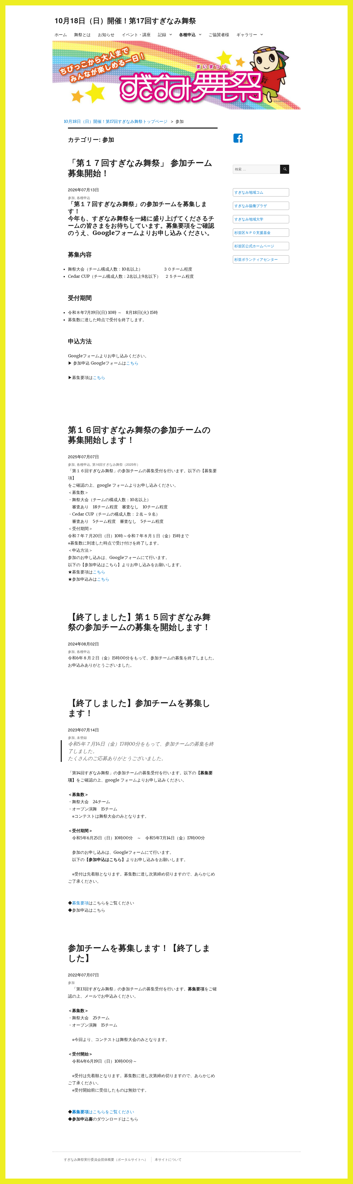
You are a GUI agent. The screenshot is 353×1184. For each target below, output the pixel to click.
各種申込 (187, 34)
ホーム (61, 34)
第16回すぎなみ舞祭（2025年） (116, 464)
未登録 (82, 737)
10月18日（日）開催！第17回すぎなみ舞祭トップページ (115, 121)
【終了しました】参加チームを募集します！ (139, 708)
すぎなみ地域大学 (248, 219)
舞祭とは (82, 34)
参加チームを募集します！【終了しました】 (139, 953)
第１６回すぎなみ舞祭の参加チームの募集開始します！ (139, 434)
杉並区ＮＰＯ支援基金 (252, 232)
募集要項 (80, 902)
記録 (162, 34)
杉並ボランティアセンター (256, 259)
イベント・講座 (136, 34)
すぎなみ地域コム (248, 192)
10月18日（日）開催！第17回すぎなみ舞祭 (125, 20)
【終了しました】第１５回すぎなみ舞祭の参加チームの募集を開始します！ (139, 622)
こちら (132, 363)
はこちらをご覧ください (103, 1111)
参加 (71, 197)
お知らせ (106, 34)
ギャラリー (246, 34)
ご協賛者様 (219, 34)
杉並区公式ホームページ (254, 246)
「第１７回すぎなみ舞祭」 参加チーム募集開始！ (140, 167)
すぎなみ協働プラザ (250, 205)
